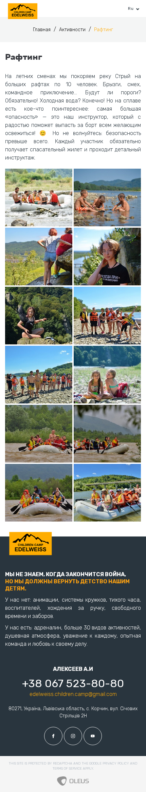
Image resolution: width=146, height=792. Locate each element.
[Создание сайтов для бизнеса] (73, 779)
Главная (42, 30)
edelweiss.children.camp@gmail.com (73, 694)
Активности (73, 30)
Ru (130, 8)
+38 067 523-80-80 (73, 683)
